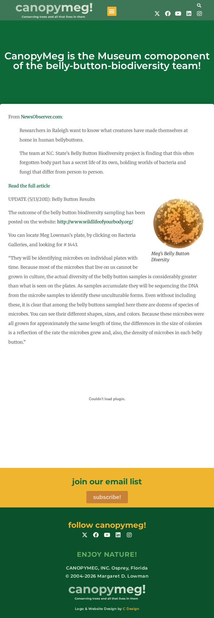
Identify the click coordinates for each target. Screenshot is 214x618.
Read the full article (29, 186)
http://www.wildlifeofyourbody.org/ (95, 221)
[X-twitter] (157, 14)
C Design (131, 609)
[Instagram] (199, 14)
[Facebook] (168, 14)
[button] (111, 11)
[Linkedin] (189, 14)
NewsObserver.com (41, 116)
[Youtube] (178, 14)
